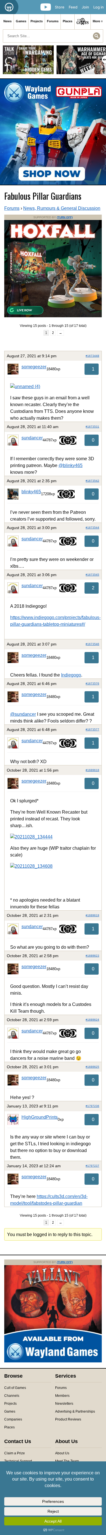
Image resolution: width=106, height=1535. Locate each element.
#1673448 (92, 355)
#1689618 (92, 770)
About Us (62, 1453)
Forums (53, 21)
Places (67, 21)
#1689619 (92, 915)
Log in (98, 7)
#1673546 (92, 644)
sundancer (32, 437)
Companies (13, 1419)
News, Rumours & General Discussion (61, 208)
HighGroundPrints (39, 1117)
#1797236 (92, 1105)
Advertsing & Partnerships (75, 1411)
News (7, 21)
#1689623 (92, 955)
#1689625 (92, 1066)
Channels (11, 1396)
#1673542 (92, 480)
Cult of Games (15, 1388)
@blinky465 (71, 465)
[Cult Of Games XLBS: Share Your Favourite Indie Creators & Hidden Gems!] (28, 61)
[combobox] (53, 36)
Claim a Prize (14, 1453)
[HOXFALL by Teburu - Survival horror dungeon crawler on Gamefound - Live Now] (53, 316)
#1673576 (92, 683)
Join (85, 7)
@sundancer (23, 714)
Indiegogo (71, 675)
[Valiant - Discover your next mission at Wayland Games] (53, 1361)
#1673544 (92, 527)
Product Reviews (68, 1419)
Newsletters (64, 1404)
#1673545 (92, 574)
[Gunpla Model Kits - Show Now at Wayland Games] (53, 132)
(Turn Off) (65, 217)
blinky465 (31, 491)
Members (62, 1396)
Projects (37, 21)
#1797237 (92, 1165)
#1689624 (92, 1019)
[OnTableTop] (9, 7)
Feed (73, 7)
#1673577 (92, 729)
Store (59, 7)
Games (21, 21)
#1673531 (92, 426)
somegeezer (33, 366)
